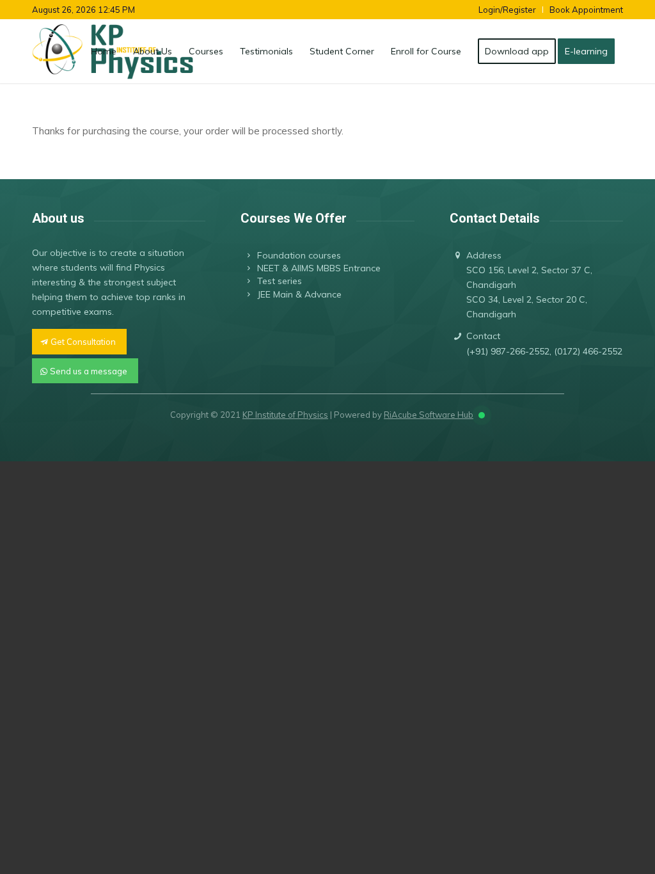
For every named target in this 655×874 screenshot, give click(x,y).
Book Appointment (586, 9)
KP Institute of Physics (285, 414)
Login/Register (507, 9)
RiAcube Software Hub (428, 414)
